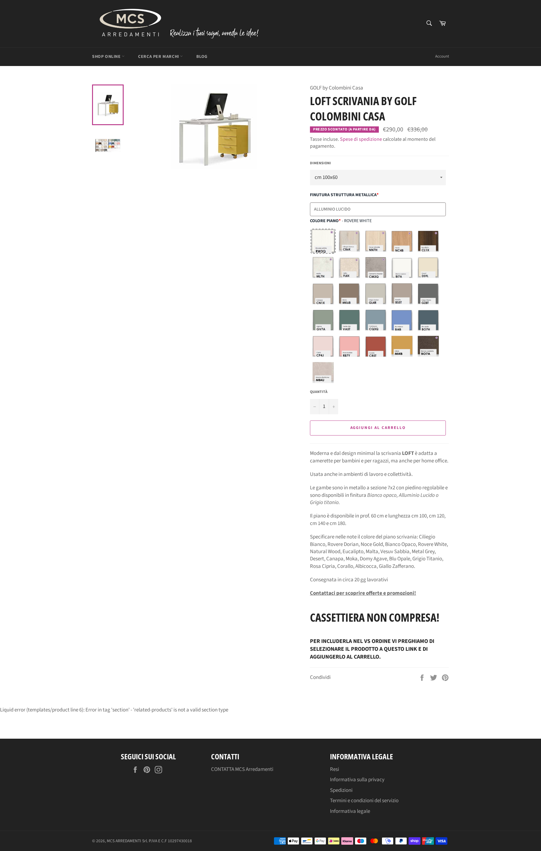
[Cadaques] (375, 320)
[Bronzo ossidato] (428, 346)
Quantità (318, 392)
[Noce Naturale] (375, 241)
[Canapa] (323, 293)
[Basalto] (402, 293)
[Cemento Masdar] (375, 267)
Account (442, 56)
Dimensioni (320, 163)
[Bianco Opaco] (402, 267)
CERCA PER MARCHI (159, 57)
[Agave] (323, 320)
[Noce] (402, 241)
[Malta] (323, 267)
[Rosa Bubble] (349, 346)
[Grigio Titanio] (428, 293)
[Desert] (428, 267)
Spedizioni (341, 790)
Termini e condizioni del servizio (364, 800)
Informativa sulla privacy (357, 779)
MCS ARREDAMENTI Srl (127, 841)
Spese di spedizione (361, 139)
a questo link (398, 649)
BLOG (201, 57)
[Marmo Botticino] (323, 372)
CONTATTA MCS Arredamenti (242, 769)
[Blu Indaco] (402, 320)
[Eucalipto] (428, 241)
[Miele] (402, 346)
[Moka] (349, 293)
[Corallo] (375, 346)
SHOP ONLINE (107, 57)
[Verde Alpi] (349, 320)
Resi (334, 769)
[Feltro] (349, 267)
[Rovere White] (323, 241)
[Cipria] (323, 346)
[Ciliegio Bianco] (349, 241)
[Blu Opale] (428, 320)
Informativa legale (350, 811)
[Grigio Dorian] (375, 293)
